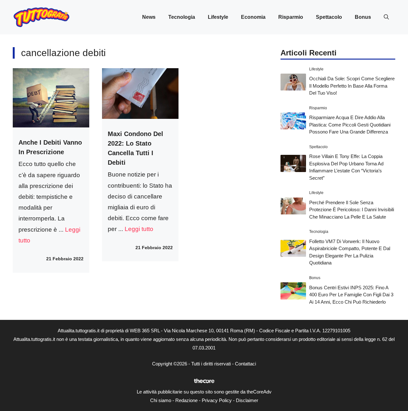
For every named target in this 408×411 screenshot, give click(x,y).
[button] (386, 17)
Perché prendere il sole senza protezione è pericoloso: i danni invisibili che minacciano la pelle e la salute (351, 210)
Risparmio (290, 17)
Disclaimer (247, 400)
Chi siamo (160, 400)
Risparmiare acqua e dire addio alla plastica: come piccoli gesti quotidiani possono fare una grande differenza (349, 124)
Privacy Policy (217, 400)
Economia (253, 17)
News (149, 17)
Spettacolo (329, 17)
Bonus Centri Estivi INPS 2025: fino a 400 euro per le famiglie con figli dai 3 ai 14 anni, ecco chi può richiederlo (351, 295)
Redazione (186, 400)
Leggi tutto (139, 229)
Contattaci (245, 363)
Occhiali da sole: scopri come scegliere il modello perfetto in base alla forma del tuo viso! (352, 86)
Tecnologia (181, 17)
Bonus (363, 17)
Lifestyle (218, 17)
